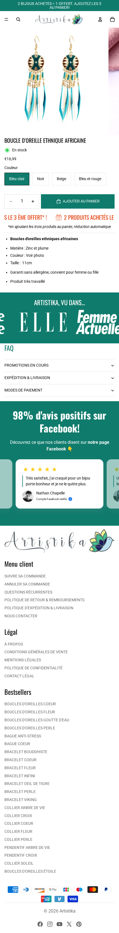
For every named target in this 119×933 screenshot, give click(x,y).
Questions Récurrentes (28, 592)
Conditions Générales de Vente (36, 652)
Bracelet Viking (20, 799)
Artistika (68, 911)
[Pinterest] (79, 924)
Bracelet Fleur (20, 768)
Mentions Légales (22, 660)
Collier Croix (18, 815)
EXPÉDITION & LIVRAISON (27, 377)
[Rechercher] (18, 19)
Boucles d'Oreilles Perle (29, 728)
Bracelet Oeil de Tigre (27, 783)
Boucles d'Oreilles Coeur (30, 704)
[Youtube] (59, 924)
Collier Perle (18, 839)
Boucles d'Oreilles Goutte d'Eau (36, 720)
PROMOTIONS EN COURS (26, 365)
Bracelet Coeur (20, 760)
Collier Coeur (18, 823)
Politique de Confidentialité (33, 668)
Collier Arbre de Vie (24, 807)
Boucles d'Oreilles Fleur (29, 712)
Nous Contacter (20, 616)
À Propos (13, 644)
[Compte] (100, 19)
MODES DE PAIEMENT (23, 390)
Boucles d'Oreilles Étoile (30, 871)
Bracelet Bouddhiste (25, 752)
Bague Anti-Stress (22, 736)
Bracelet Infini (19, 776)
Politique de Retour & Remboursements (44, 600)
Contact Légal (19, 676)
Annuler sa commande (27, 584)
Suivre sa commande (25, 576)
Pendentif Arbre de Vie (27, 847)
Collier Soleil (18, 863)
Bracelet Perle (20, 791)
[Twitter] (69, 924)
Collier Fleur (18, 831)
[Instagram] (49, 924)
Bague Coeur (17, 744)
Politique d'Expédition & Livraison (38, 608)
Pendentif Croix (20, 855)
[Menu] (6, 19)
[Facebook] (40, 924)
